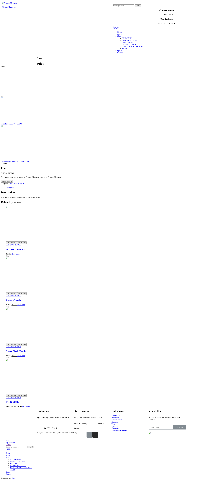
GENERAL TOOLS (16, 183)
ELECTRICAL (16, 464)
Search (138, 6)
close (13, 478)
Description (10, 187)
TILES (12, 470)
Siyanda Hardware (9, 7)
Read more (15, 254)
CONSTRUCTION (17, 461)
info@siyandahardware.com (47, 420)
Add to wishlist (7, 181)
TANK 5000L (12, 402)
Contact (8, 474)
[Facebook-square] (89, 435)
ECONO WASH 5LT (16, 249)
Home (8, 453)
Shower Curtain (13, 300)
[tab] (114, 187)
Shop (7, 457)
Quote (8, 472)
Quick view (22, 242)
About (8, 455)
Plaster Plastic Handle (16, 351)
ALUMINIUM (15, 459)
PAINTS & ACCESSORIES (21, 468)
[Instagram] (95, 435)
